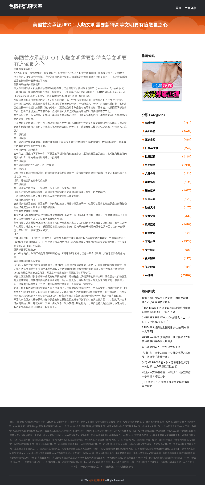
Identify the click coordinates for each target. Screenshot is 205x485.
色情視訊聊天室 (25, 6)
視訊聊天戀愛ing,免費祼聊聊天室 (116, 448)
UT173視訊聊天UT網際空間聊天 (134, 439)
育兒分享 (168, 241)
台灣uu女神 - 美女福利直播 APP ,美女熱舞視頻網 (107, 453)
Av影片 (168, 275)
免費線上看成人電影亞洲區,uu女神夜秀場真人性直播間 (61, 435)
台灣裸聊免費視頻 (155, 422)
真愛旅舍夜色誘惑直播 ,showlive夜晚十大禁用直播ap (78, 457)
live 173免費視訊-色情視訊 (130, 422)
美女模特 (168, 131)
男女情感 (168, 165)
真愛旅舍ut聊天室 (162, 444)
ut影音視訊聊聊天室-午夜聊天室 (63, 422)
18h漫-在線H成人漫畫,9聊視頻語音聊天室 (84, 426)
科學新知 (168, 198)
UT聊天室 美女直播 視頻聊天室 (100, 439)
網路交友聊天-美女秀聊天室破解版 (98, 422)
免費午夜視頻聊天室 (162, 439)
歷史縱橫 (168, 190)
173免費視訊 (107, 466)
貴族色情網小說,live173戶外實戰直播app (30, 457)
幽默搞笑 (168, 182)
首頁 (178, 8)
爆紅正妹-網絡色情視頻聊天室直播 (27, 422)
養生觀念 (168, 249)
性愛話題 (168, 156)
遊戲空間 (168, 215)
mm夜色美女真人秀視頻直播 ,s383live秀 (127, 457)
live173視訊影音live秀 (123, 462)
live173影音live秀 (51, 462)
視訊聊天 (168, 266)
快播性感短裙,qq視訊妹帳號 (147, 453)
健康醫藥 (168, 258)
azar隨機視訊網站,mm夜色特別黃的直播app (157, 448)
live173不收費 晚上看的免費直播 (149, 430)
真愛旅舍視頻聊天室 (46, 444)
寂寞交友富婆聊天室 (24, 448)
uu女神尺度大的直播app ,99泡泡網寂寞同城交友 (37, 426)
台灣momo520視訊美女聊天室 (68, 439)
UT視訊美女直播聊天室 (48, 448)
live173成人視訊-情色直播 (97, 462)
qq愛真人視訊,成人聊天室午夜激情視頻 (64, 430)
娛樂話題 (168, 224)
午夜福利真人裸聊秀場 (147, 462)
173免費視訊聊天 (124, 466)
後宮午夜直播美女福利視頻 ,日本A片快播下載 (108, 430)
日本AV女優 (168, 148)
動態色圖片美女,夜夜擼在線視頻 (179, 453)
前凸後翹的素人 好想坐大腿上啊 (161, 347)
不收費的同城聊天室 (171, 462)
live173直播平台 (22, 439)
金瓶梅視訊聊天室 (41, 439)
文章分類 (190, 8)
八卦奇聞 (168, 173)
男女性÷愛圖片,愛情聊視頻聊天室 (166, 457)
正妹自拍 (168, 139)
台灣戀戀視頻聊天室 (24, 444)
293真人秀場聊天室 (89, 466)
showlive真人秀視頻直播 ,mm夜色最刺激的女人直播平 (54, 453)
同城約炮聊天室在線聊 (140, 444)
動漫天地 (168, 207)
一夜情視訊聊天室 (32, 462)
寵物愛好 (168, 232)
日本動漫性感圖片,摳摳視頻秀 (106, 435)
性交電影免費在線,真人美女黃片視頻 (80, 448)
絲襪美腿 (168, 122)
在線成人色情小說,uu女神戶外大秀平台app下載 (166, 426)
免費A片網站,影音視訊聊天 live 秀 (124, 426)
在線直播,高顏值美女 (68, 444)
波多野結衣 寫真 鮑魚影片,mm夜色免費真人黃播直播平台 (151, 435)
